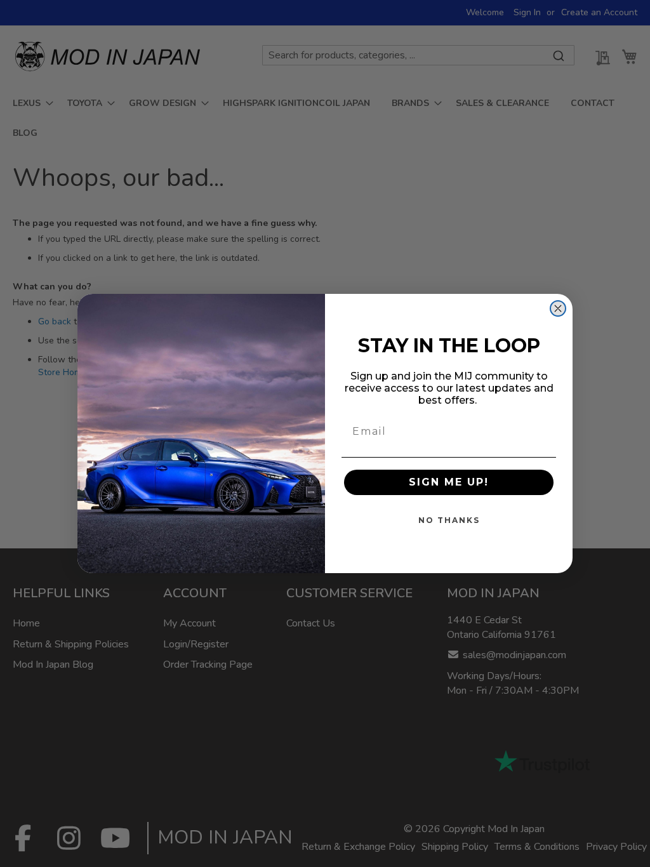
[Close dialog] (558, 308)
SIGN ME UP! (449, 482)
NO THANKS (449, 520)
